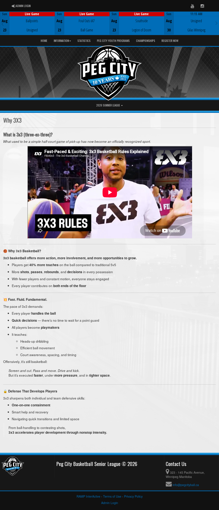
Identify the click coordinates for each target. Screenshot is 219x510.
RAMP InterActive (88, 496)
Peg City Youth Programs (113, 40)
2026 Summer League (108, 105)
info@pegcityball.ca (186, 485)
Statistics (83, 40)
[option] (27, 23)
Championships (145, 40)
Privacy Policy (133, 496)
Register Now (169, 40)
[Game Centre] (27, 27)
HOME (44, 40)
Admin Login (109, 503)
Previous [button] (2, 23)
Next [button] (216, 23)
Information (61, 40)
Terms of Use (112, 496)
